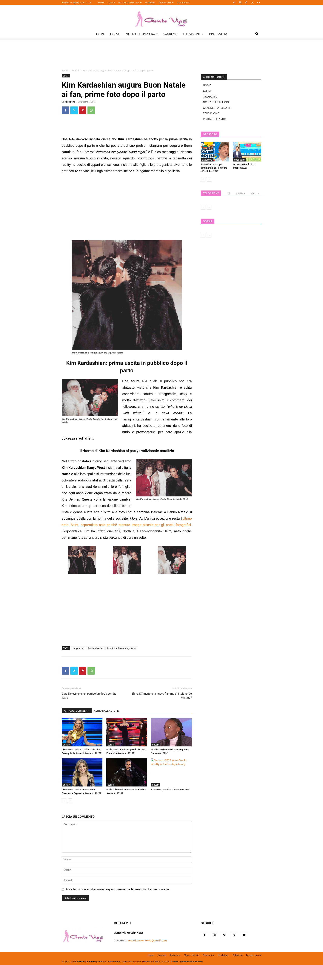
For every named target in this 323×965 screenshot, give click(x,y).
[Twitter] (252, 2)
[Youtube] (258, 2)
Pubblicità (238, 955)
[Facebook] (234, 2)
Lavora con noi (253, 955)
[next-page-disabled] (209, 207)
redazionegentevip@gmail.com (147, 940)
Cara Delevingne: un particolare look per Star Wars (89, 695)
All (229, 193)
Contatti (162, 955)
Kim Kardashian (95, 648)
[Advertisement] (161, 56)
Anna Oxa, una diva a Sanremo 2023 (170, 789)
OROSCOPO (210, 96)
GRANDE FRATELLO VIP (217, 107)
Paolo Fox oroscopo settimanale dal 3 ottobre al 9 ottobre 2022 (214, 168)
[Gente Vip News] (161, 17)
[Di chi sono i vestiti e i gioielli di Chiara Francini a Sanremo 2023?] (126, 732)
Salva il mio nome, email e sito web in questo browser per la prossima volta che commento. (118, 889)
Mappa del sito (191, 955)
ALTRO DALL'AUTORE (106, 710)
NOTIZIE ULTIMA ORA (128, 2)
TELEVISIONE (165, 2)
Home (65, 70)
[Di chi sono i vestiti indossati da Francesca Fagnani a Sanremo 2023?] (82, 772)
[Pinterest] (246, 2)
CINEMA (240, 193)
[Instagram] (240, 2)
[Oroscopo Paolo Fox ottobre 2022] (247, 151)
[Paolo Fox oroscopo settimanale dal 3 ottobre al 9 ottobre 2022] (215, 151)
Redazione (70, 101)
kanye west (78, 648)
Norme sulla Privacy (191, 961)
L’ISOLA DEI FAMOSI (215, 119)
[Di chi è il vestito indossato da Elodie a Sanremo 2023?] (126, 772)
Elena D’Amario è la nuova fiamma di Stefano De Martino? (162, 695)
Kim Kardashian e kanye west (121, 648)
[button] (256, 34)
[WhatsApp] (91, 110)
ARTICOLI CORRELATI (76, 710)
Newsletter (208, 955)
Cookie (174, 961)
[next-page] (70, 800)
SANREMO (150, 2)
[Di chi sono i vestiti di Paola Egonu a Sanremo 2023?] (171, 732)
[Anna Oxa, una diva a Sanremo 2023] (171, 772)
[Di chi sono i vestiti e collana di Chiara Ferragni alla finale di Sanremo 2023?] (82, 732)
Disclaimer (223, 955)
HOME (101, 2)
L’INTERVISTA (183, 2)
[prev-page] (64, 800)
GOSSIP (111, 2)
